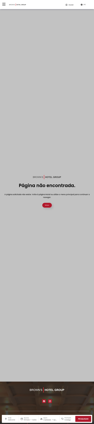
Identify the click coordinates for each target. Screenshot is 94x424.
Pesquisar (83, 419)
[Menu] (4, 4)
